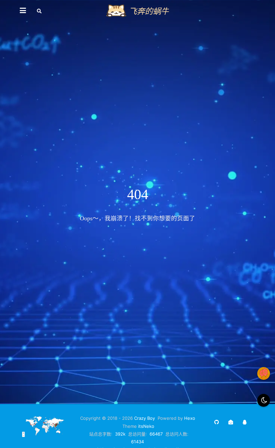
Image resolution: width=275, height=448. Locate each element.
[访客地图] (45, 436)
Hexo (189, 418)
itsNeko (146, 426)
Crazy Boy (144, 418)
